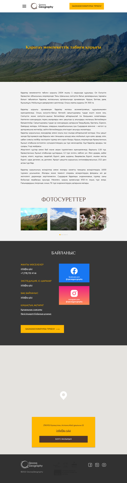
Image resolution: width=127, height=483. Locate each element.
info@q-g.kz (26, 269)
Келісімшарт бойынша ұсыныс (36, 314)
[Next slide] (106, 219)
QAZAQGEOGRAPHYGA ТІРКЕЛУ (40, 329)
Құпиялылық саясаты (31, 310)
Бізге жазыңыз (63, 439)
